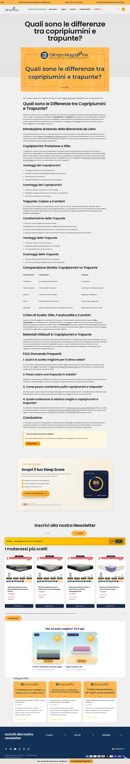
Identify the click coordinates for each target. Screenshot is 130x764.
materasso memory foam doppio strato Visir (63, 410)
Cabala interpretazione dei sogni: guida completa (100, 701)
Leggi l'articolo (21, 719)
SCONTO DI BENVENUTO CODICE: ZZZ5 (110, 2)
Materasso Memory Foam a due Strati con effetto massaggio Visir (79, 589)
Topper (63, 9)
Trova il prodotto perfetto (81, 761)
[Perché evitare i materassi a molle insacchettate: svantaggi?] (65, 689)
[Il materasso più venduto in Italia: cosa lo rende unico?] (30, 689)
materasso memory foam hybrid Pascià (81, 408)
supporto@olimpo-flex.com (13, 757)
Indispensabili (84, 9)
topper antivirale (68, 98)
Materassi (53, 9)
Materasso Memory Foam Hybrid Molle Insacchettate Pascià (18, 589)
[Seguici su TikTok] (19, 749)
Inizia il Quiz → (32, 444)
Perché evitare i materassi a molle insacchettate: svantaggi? (62, 701)
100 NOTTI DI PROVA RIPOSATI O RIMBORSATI (34, 2)
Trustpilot (11, 594)
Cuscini (73, 9)
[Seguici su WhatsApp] (28, 749)
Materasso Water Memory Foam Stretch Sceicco (109, 588)
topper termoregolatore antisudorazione (51, 136)
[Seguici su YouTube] (15, 749)
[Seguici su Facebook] (6, 749)
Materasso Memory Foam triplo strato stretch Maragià (49, 588)
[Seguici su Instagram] (10, 749)
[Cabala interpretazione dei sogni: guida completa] (100, 689)
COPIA (119, 541)
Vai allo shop (13, 618)
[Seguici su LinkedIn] (24, 749)
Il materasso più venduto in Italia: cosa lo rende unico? (30, 701)
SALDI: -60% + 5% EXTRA (73, 2)
